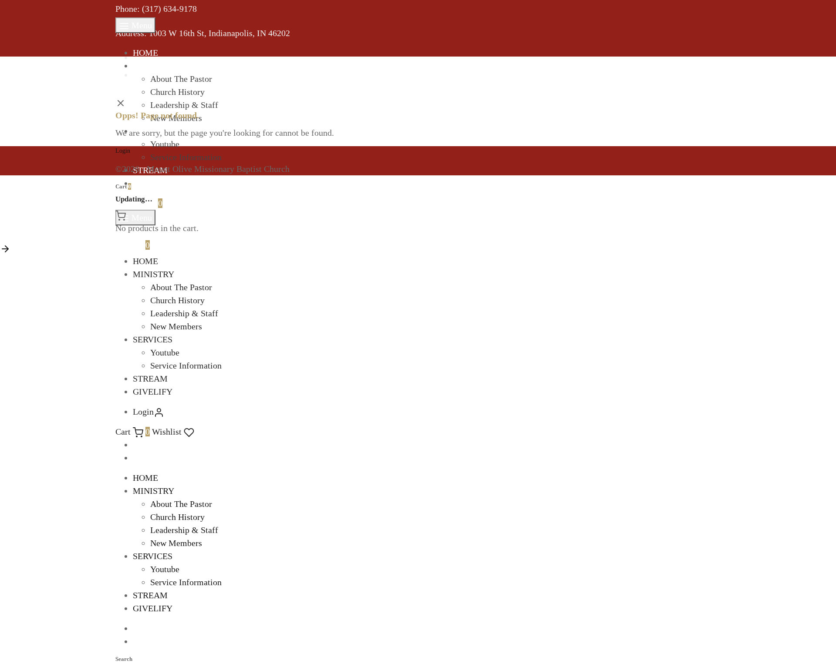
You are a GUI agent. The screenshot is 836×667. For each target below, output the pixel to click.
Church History (177, 92)
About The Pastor (181, 79)
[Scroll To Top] (5, 248)
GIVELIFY (152, 183)
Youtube (164, 352)
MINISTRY (153, 65)
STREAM (150, 378)
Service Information (186, 157)
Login (122, 150)
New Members (176, 326)
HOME (145, 52)
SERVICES (152, 339)
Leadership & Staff (184, 313)
